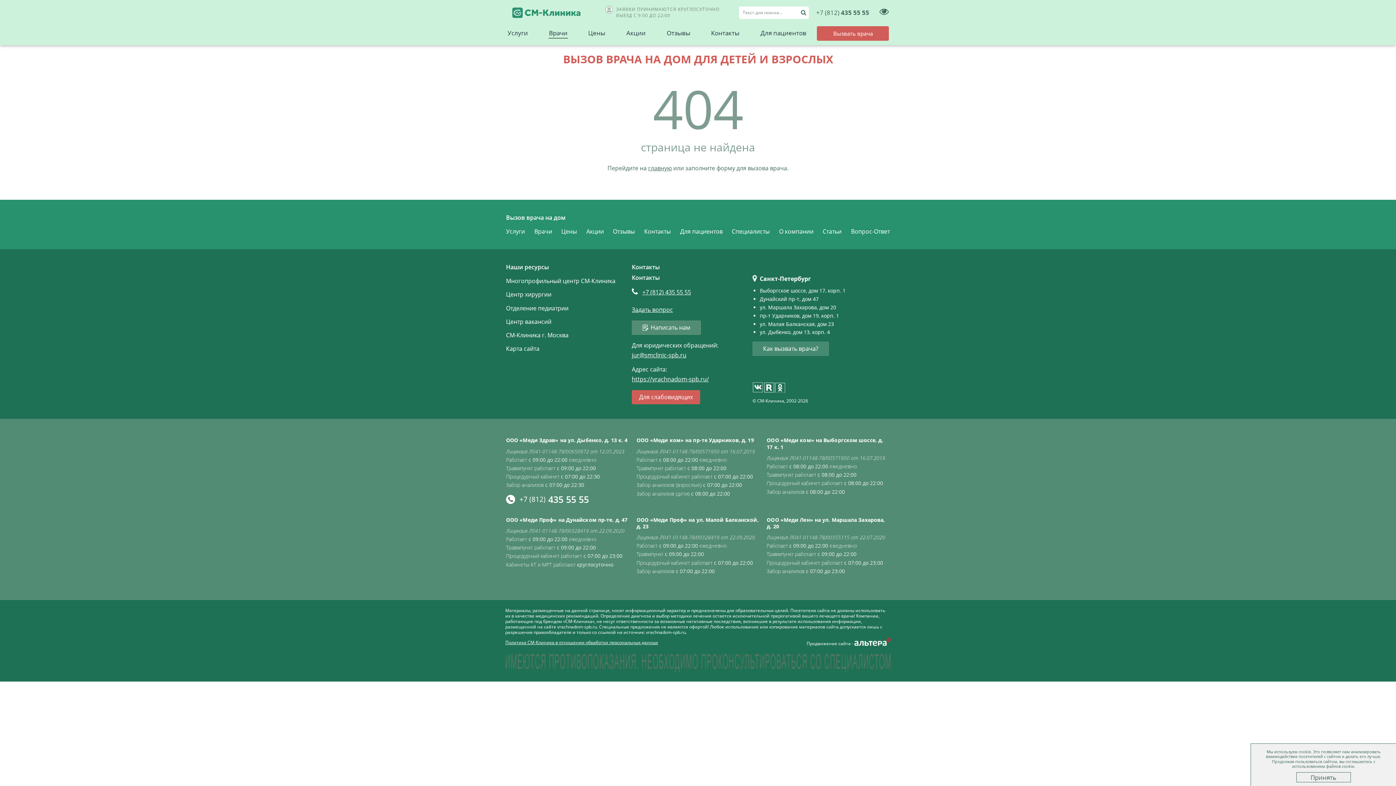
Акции (636, 33)
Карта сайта (522, 349)
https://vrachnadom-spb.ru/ (670, 379)
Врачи (558, 33)
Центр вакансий (528, 322)
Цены (596, 33)
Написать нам (670, 327)
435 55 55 (842, 12)
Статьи (832, 231)
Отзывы (678, 33)
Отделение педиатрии (537, 308)
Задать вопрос (652, 309)
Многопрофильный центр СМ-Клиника (560, 281)
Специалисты (751, 231)
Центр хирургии (528, 294)
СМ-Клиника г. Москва (537, 335)
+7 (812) (666, 292)
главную (660, 168)
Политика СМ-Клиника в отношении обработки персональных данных (581, 642)
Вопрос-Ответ (870, 231)
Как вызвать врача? (790, 349)
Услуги (518, 33)
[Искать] (803, 13)
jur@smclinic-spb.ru (659, 355)
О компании (796, 231)
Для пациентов (783, 33)
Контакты (725, 33)
